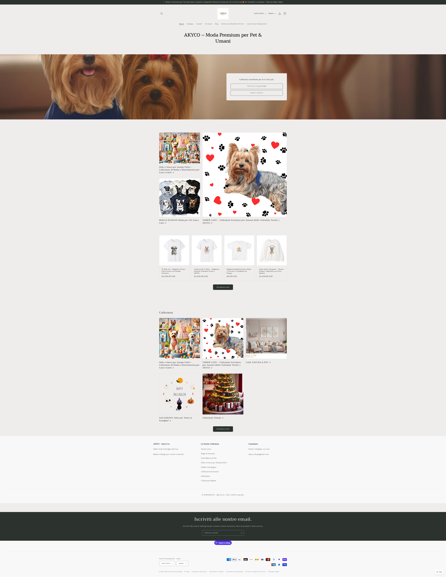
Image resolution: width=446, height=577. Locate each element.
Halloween (205, 476)
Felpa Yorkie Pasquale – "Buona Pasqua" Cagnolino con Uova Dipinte (271, 271)
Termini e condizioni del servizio (256, 571)
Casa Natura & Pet (208, 458)
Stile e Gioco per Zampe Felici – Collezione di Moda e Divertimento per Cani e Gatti (179, 170)
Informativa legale (273, 571)
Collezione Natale (211, 418)
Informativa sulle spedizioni (234, 571)
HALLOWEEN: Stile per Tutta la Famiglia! (175, 419)
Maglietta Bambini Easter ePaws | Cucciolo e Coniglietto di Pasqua (239, 271)
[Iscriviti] (241, 533)
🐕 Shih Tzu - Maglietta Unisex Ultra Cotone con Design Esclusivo (173, 271)
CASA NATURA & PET (257, 362)
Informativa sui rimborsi (216, 571)
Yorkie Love (206, 449)
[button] (161, 13)
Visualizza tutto (223, 287)
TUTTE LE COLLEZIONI (256, 86)
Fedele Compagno (208, 467)
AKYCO (167, 571)
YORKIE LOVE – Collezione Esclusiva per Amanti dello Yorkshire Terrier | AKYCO (240, 221)
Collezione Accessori (210, 472)
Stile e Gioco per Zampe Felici (214, 463)
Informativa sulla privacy (199, 571)
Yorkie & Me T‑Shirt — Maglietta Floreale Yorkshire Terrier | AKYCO (206, 271)
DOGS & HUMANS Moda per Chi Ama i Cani (179, 221)
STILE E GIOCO (256, 93)
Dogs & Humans (208, 454)
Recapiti (186, 571)
